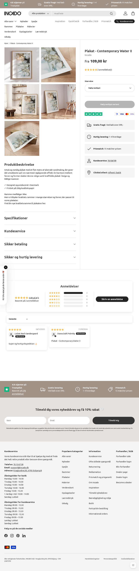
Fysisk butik (73, 21)
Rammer (8, 26)
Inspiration (60, 21)
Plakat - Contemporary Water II (21, 43)
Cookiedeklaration (128, 559)
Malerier (31, 26)
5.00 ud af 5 (34, 298)
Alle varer (66, 456)
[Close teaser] (5, 267)
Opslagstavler (25, 31)
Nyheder (24, 21)
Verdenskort (10, 31)
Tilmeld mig (113, 420)
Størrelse (89, 81)
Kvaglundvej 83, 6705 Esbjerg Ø (27, 470)
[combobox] (72, 13)
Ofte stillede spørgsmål (100, 461)
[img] (15, 329)
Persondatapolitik (110, 559)
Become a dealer (124, 482)
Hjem (6, 43)
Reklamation (95, 472)
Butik (91, 503)
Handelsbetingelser (92, 559)
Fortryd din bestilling (98, 508)
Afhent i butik (114, 172)
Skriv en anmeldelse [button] (112, 299)
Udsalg (7, 37)
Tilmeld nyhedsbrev (98, 493)
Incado (88, 55)
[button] (133, 13)
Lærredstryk (41, 31)
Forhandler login (123, 461)
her (43, 203)
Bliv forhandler (123, 467)
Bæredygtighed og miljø (100, 498)
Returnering (94, 467)
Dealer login (121, 477)
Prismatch (106, 21)
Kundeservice (95, 456)
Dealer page (121, 472)
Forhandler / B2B (90, 21)
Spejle (34, 21)
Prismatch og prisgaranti (100, 477)
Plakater (20, 26)
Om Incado (94, 482)
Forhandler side (123, 456)
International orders (98, 514)
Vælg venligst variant (109, 104)
